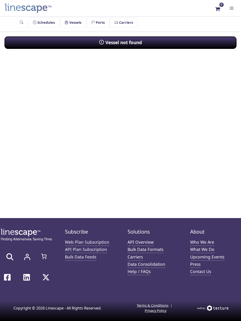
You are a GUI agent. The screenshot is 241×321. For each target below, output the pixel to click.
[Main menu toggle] (231, 8)
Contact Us (200, 271)
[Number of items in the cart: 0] (44, 256)
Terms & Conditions (153, 305)
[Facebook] (7, 277)
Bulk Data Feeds (80, 257)
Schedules (45, 22)
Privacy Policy (155, 310)
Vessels (74, 22)
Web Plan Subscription (87, 242)
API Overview (141, 242)
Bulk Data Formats (145, 249)
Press (195, 264)
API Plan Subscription (86, 249)
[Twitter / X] (46, 277)
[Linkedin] (26, 277)
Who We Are (202, 242)
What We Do (202, 249)
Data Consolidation (146, 264)
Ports (100, 22)
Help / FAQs (139, 271)
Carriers (125, 22)
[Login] (27, 257)
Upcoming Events (207, 257)
